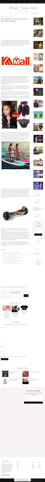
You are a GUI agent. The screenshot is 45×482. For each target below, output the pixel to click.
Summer (18, 465)
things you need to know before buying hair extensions (15, 95)
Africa (39, 464)
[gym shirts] (38, 130)
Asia (39, 466)
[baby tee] (38, 165)
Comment (2, 327)
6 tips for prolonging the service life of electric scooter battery (16, 231)
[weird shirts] (38, 95)
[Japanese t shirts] (38, 36)
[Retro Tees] (38, 48)
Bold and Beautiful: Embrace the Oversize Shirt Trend (15, 315)
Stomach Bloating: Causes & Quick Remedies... (34, 380)
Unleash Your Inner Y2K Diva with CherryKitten (24, 312)
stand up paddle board (20, 287)
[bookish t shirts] (38, 83)
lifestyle (8, 287)
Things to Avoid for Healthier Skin (9, 259)
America (39, 465)
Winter (18, 467)
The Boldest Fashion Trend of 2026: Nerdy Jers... (14, 372)
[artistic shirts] (38, 189)
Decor (33, 465)
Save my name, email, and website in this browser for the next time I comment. (14, 356)
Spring (18, 464)
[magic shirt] (38, 142)
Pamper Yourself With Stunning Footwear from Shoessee (13, 263)
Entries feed (38, 261)
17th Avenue (41, 480)
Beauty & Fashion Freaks (23, 8)
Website (2, 351)
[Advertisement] (15, 31)
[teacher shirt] (38, 60)
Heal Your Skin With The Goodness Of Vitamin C (11, 258)
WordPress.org (38, 264)
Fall (17, 466)
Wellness (33, 467)
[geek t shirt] (38, 177)
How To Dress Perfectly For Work (9, 255)
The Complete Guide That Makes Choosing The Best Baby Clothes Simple (16, 254)
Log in (38, 260)
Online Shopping (13, 287)
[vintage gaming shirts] (38, 107)
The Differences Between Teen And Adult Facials (11, 252)
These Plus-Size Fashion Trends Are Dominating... (15, 380)
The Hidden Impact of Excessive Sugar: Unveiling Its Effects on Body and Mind (7, 314)
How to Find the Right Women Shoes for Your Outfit (12, 261)
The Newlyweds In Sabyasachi (34, 371)
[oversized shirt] (38, 25)
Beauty (33, 464)
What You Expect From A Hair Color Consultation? (11, 253)
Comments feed (38, 263)
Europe (39, 467)
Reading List (34, 466)
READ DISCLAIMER (37, 195)
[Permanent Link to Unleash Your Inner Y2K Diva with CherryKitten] (24, 309)
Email (2, 346)
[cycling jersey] (38, 154)
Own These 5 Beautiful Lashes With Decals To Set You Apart (14, 260)
